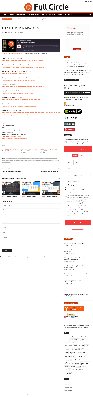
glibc (39, 158)
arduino (76, 336)
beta (81, 337)
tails (66, 369)
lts (84, 356)
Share (32, 50)
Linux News (68, 238)
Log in (65, 382)
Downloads (20, 14)
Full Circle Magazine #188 (9, 196)
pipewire (34, 160)
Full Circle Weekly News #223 (50, 171)
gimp (75, 345)
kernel (73, 352)
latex (79, 352)
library (4, 160)
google (67, 349)
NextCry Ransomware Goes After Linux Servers (77, 274)
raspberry (67, 366)
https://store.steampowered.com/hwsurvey (14, 73)
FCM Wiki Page (34, 14)
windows (77, 372)
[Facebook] (81, 1)
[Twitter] (91, 1)
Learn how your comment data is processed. (33, 257)
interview (85, 349)
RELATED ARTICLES (8, 178)
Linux (9, 160)
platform (40, 160)
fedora (79, 343)
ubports (81, 369)
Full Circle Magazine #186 (49, 196)
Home (5, 14)
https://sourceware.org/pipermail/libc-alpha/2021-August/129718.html (22, 60)
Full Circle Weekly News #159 (29, 149)
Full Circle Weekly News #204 (48, 149)
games (70, 345)
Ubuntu (9, 162)
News (12, 14)
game (66, 345)
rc (48, 160)
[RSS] (89, 1)
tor (70, 369)
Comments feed (68, 387)
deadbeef (20, 158)
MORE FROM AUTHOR (21, 178)
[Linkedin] (86, 1)
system (4, 162)
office (67, 363)
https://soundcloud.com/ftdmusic (11, 136)
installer (44, 158)
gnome (81, 345)
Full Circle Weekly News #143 (10, 149)
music (24, 160)
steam (56, 160)
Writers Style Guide (65, 14)
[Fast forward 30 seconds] (33, 47)
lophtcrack (14, 160)
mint (74, 360)
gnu (87, 345)
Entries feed (67, 384)
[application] (77, 93)
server (52, 160)
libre (85, 352)
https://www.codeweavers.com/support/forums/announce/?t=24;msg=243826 (24, 86)
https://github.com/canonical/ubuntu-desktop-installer (18, 93)
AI (65, 336)
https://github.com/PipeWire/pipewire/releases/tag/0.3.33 (19, 106)
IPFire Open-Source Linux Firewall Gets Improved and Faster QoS (31, 19)
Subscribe (26, 50)
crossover (14, 158)
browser (67, 339)
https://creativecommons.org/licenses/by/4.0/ (15, 138)
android (70, 337)
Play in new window (17, 53)
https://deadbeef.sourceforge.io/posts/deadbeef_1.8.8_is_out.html (21, 99)
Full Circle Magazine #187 (29, 196)
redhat (73, 366)
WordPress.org (68, 390)
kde (66, 352)
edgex (35, 158)
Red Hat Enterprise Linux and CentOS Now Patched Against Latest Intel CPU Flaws (76, 295)
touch (74, 369)
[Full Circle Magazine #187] (31, 188)
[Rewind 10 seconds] (26, 47)
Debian (25, 158)
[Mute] (84, 93)
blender (87, 337)
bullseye (8, 158)
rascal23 (66, 245)
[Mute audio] (23, 47)
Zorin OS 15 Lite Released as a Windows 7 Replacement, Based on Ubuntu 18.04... (76, 243)
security (79, 366)
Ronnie (5, 32)
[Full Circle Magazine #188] (11, 188)
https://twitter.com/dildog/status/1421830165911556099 (19, 80)
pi (72, 363)
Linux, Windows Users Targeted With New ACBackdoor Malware (76, 281)
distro (73, 342)
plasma (77, 363)
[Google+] (84, 1)
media (20, 160)
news (83, 360)
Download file (6, 53)
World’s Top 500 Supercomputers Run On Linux (77, 288)
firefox (85, 343)
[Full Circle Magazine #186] (51, 188)
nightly (29, 160)
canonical (74, 340)
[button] (90, 15)
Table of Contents (48, 14)
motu (79, 359)
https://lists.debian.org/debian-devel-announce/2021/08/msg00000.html (23, 67)
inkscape (75, 349)
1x (29, 47)
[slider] (87, 92)
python (85, 363)
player (45, 160)
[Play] (66, 93)
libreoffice (69, 356)
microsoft (68, 360)
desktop (30, 158)
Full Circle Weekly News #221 (12, 171)
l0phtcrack (53, 158)
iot (48, 158)
